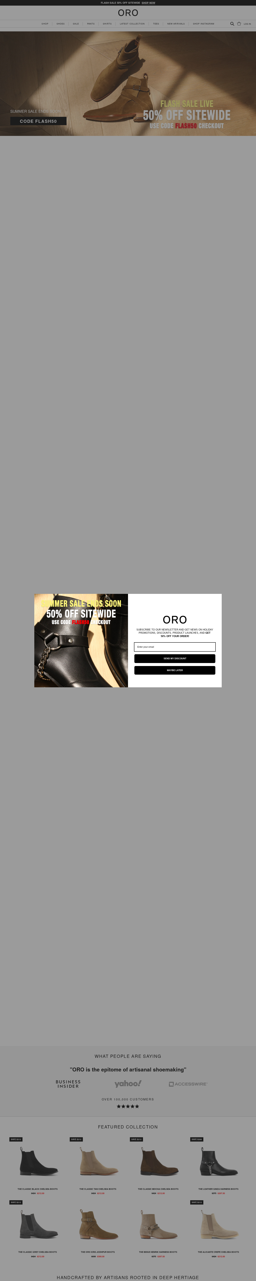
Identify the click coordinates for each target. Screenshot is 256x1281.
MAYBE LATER (175, 670)
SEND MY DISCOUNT (175, 658)
